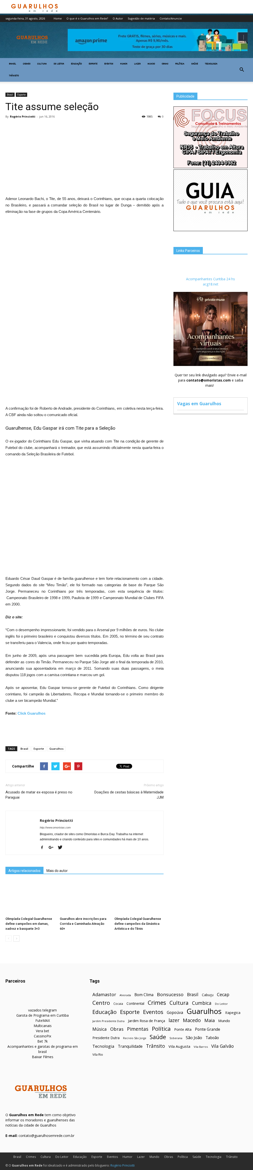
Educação (76, 64)
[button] (242, 70)
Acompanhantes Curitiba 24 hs (210, 279)
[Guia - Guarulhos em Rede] (210, 229)
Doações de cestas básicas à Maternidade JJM (129, 795)
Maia (209, 1020)
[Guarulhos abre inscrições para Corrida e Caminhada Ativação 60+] (84, 898)
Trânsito (14, 76)
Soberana (175, 1038)
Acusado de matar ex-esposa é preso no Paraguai (38, 795)
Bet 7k (42, 1041)
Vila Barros (201, 1047)
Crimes (26, 64)
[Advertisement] (84, 158)
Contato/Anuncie (171, 18)
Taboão (212, 1037)
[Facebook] (44, 848)
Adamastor (104, 994)
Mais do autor (57, 871)
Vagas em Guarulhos (199, 403)
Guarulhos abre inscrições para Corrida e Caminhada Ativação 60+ (83, 923)
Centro (101, 1002)
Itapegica (232, 1012)
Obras (165, 64)
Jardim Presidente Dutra (108, 1021)
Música (99, 1029)
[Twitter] (62, 848)
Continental (135, 1003)
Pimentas (137, 1028)
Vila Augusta (179, 1046)
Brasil (12, 64)
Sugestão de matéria (141, 18)
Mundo (151, 64)
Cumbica (201, 1003)
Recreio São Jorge (134, 1038)
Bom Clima (143, 994)
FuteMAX (42, 1020)
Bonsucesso (170, 994)
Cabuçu (207, 994)
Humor (123, 64)
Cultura (42, 64)
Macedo (192, 1020)
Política (179, 64)
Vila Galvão (222, 1046)
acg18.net (210, 284)
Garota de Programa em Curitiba (42, 1015)
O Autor (118, 18)
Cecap (223, 994)
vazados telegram (42, 1010)
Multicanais (43, 1025)
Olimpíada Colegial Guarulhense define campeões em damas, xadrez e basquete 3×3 (28, 923)
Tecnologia (211, 64)
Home (58, 18)
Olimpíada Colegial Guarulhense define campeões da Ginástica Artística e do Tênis (137, 923)
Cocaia (118, 1004)
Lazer (137, 64)
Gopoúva (175, 1012)
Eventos (108, 64)
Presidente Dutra (106, 1037)
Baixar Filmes (42, 1056)
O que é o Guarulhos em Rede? (87, 18)
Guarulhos (56, 748)
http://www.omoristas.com (55, 827)
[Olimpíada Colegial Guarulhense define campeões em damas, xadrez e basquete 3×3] (30, 898)
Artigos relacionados (24, 871)
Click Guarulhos (31, 713)
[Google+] (53, 848)
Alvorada (125, 995)
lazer (174, 1020)
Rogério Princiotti (22, 116)
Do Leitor (59, 64)
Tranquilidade (130, 1046)
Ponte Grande (207, 1029)
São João (194, 1037)
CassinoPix (42, 1036)
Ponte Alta (182, 1029)
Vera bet (42, 1031)
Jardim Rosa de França (146, 1020)
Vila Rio (97, 1054)
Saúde (194, 64)
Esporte (93, 64)
